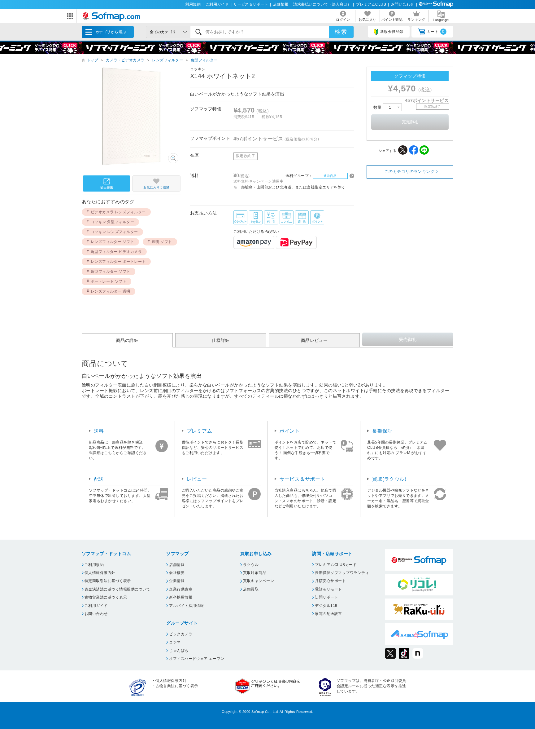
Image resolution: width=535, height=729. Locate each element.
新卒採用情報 (180, 597)
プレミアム (199, 431)
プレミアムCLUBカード (336, 565)
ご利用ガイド (217, 4)
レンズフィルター (167, 60)
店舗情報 (281, 4)
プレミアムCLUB (371, 4)
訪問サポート (326, 597)
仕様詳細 (221, 340)
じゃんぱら (178, 650)
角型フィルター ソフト (110, 271)
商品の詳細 (127, 340)
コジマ (175, 642)
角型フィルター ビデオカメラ (116, 252)
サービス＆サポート (250, 4)
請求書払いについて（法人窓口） (322, 4)
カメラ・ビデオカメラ (125, 60)
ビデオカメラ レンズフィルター (118, 212)
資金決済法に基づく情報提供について (117, 589)
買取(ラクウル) (389, 479)
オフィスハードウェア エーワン (196, 658)
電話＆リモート (328, 589)
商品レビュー (314, 340)
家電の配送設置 (328, 614)
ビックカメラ (180, 634)
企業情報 (177, 581)
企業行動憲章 (180, 589)
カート (436, 31)
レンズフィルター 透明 (110, 291)
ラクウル (251, 565)
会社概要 (177, 573)
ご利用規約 (94, 565)
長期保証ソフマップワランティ (342, 573)
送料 (99, 431)
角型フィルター (204, 60)
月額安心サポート (330, 581)
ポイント (290, 431)
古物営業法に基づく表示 (106, 597)
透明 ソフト (162, 242)
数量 (378, 107)
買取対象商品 (254, 573)
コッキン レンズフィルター (114, 232)
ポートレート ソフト (109, 281)
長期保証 (382, 431)
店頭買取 (251, 589)
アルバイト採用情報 (186, 605)
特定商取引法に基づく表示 (108, 581)
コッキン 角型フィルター (112, 222)
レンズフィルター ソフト (112, 242)
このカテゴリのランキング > (412, 171)
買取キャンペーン (258, 581)
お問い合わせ (402, 4)
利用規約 (193, 4)
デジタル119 (326, 605)
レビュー (197, 479)
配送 (99, 479)
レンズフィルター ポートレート (118, 261)
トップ (92, 60)
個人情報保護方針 (100, 573)
